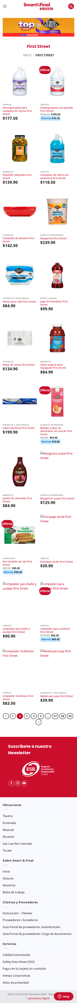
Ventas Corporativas (16, 976)
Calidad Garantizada (16, 955)
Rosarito (8, 837)
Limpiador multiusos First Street (18, 697)
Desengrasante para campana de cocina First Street (17, 111)
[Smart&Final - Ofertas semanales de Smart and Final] (38, 6)
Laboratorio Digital (38, 998)
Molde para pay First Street (56, 696)
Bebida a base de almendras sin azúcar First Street (56, 431)
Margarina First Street (53, 238)
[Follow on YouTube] (24, 783)
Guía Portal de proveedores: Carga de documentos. (37, 934)
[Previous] (6, 716)
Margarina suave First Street (57, 498)
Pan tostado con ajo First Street (17, 563)
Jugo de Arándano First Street (54, 303)
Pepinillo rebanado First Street (17, 176)
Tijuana (8, 816)
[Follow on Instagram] (18, 783)
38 (62, 716)
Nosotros (9, 885)
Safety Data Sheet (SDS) (19, 962)
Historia (8, 878)
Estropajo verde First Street (56, 561)
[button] (5, 6)
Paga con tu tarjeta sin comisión (24, 969)
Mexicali (8, 830)
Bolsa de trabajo (14, 892)
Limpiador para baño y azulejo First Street (16, 630)
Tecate (7, 850)
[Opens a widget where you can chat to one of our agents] (63, 996)
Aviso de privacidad (16, 983)
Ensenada (9, 823)
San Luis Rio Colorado (17, 844)
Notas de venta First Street (19, 364)
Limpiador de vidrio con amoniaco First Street (54, 176)
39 (70, 716)
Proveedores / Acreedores (20, 920)
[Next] (38, 722)
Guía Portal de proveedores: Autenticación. (32, 927)
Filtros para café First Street (19, 301)
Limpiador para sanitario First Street (55, 630)
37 (55, 716)
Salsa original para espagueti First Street (53, 366)
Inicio (27, 55)
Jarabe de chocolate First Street (17, 500)
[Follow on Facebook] (11, 783)
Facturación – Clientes (17, 913)
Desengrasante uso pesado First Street (56, 109)
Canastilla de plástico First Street (18, 240)
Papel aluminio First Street (19, 428)
